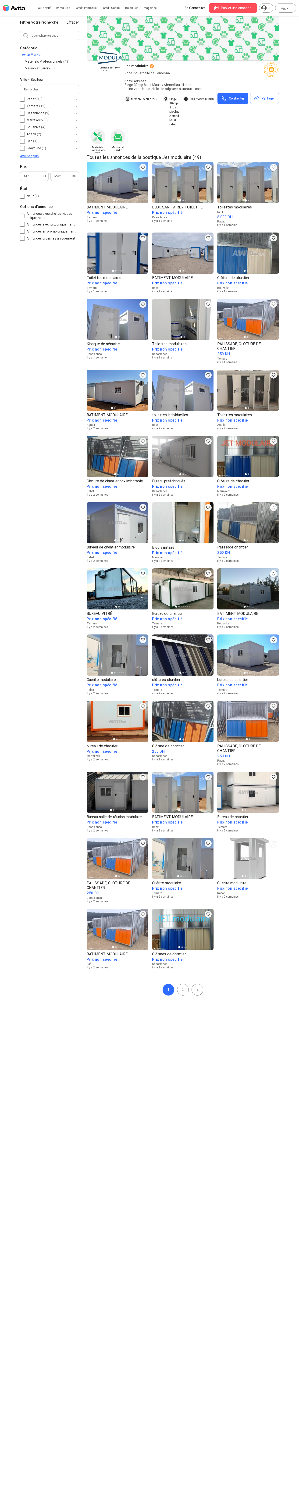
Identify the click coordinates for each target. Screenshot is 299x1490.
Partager (268, 98)
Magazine (150, 8)
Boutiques (131, 8)
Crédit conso (111, 8)
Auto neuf (44, 8)
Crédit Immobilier (86, 8)
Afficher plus (29, 156)
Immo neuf (63, 8)
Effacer (72, 22)
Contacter (236, 98)
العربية (285, 8)
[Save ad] (142, 167)
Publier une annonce (236, 8)
